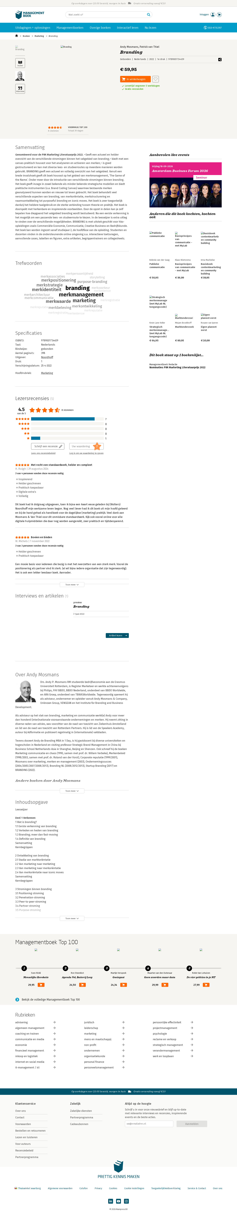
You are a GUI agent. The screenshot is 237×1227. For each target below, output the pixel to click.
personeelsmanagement (99, 1067)
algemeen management (29, 1028)
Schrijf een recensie (46, 446)
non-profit (90, 1044)
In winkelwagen (136, 79)
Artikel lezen (115, 635)
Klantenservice (25, 1103)
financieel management (29, 1050)
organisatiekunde (94, 1056)
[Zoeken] (149, 14)
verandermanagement (166, 1050)
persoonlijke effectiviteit (167, 1022)
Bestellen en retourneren (30, 1130)
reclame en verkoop (164, 1039)
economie (21, 1044)
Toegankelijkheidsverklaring (166, 1188)
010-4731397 (215, 27)
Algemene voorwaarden (60, 1188)
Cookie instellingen (134, 1188)
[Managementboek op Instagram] (126, 1201)
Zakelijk (75, 1103)
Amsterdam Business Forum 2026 (180, 171)
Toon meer (70, 584)
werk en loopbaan (163, 1056)
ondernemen (92, 1050)
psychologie (160, 1033)
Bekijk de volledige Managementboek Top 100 (51, 999)
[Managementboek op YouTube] (118, 1201)
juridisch (89, 1022)
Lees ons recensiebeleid (43, 453)
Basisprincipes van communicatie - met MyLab (185, 267)
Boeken (26, 36)
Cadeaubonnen (79, 1124)
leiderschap (91, 1028)
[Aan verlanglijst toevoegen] (155, 79)
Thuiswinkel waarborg (29, 1188)
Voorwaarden (23, 1124)
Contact (19, 1117)
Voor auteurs (23, 1143)
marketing (90, 1033)
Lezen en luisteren (26, 1137)
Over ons (20, 1110)
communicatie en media (29, 1039)
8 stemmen (53, 131)
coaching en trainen (27, 1033)
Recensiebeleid (24, 1150)
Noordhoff (47, 357)
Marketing (39, 36)
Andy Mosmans (129, 46)
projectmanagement (165, 1028)
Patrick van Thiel (149, 46)
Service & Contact (197, 1188)
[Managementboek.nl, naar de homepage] (29, 18)
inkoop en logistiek (26, 1056)
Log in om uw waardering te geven (86, 453)
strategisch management (168, 1044)
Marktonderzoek (184, 326)
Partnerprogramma (26, 1157)
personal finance (94, 1061)
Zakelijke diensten (81, 1110)
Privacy (98, 1188)
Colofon (83, 1188)
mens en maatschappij (97, 1039)
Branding (53, 36)
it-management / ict (27, 1067)
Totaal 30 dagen (75, 130)
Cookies (113, 1188)
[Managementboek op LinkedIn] (110, 1201)
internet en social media (29, 1061)
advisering (21, 1022)
